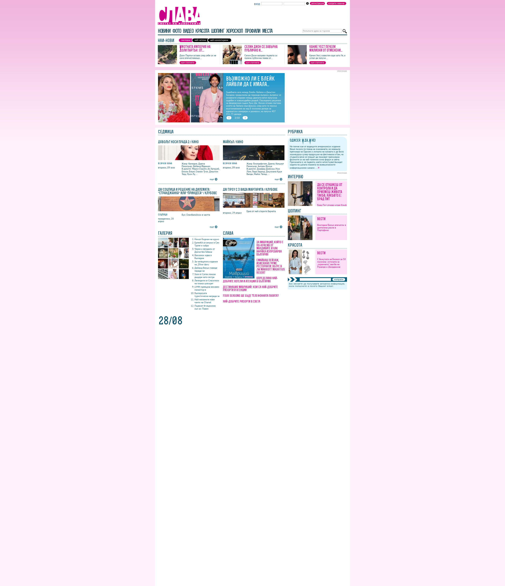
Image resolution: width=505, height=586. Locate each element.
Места (267, 31)
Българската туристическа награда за (207, 295)
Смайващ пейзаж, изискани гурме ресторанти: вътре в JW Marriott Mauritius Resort (270, 266)
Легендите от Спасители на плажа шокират (207, 282)
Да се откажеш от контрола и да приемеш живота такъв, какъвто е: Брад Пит (329, 191)
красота (202, 31)
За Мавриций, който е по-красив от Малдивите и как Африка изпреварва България (269, 248)
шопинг (217, 31)
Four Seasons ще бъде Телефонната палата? (251, 296)
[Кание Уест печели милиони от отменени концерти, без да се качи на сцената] (297, 63)
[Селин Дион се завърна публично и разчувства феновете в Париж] (232, 63)
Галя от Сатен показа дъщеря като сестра (205, 276)
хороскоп (234, 31)
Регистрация (317, 3)
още (212, 179)
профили (252, 31)
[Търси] (344, 31)
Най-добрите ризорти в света (241, 301)
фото (176, 31)
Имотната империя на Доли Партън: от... (195, 48)
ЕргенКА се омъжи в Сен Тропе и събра (207, 244)
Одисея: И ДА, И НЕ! (303, 140)
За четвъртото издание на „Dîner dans (206, 263)
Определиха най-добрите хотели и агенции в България (250, 279)
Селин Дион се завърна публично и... (261, 48)
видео (188, 31)
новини (164, 31)
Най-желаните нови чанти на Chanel (205, 301)
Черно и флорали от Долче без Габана (205, 250)
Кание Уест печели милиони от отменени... (325, 48)
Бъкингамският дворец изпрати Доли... (252, 81)
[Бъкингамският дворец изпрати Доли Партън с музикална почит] (190, 121)
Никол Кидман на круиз (207, 239)
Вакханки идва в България (203, 257)
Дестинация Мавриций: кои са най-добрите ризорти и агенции (250, 288)
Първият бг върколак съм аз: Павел (205, 307)
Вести (321, 219)
